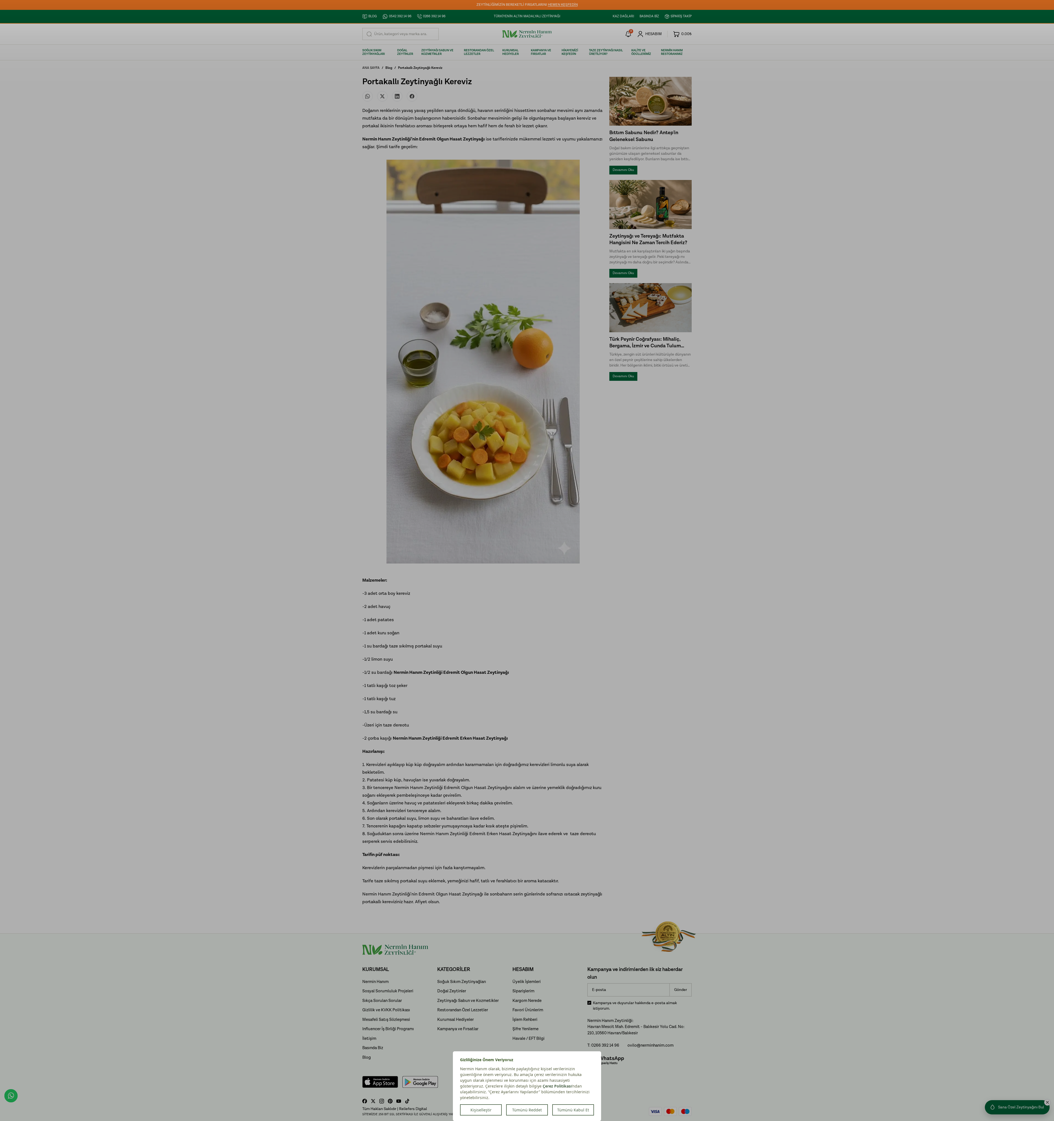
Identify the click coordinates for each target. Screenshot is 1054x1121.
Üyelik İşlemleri (526, 981)
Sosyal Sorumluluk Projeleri (387, 991)
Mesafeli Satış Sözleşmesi (386, 1019)
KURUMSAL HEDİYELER (510, 52)
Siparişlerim (523, 991)
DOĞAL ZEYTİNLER (405, 52)
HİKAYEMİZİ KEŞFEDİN (570, 52)
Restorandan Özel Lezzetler (462, 1010)
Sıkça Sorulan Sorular (382, 1000)
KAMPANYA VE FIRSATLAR (541, 52)
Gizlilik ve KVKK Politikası (386, 1010)
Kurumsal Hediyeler (455, 1019)
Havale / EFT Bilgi (528, 1038)
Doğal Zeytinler (451, 991)
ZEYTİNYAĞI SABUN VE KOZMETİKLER (437, 52)
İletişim (369, 1038)
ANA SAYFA (371, 68)
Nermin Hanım (375, 981)
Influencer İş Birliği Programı (388, 1029)
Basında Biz (372, 1047)
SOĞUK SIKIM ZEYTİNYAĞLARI (373, 52)
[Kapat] (1047, 1102)
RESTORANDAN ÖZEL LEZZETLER (479, 52)
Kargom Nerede (527, 1000)
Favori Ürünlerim (527, 1010)
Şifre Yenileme (525, 1029)
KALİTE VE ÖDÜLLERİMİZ (641, 52)
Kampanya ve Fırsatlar (457, 1029)
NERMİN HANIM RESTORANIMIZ (672, 52)
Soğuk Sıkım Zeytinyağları (461, 981)
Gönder (680, 989)
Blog (388, 68)
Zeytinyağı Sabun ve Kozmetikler (468, 1000)
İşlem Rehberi (524, 1019)
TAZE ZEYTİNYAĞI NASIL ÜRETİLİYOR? (606, 52)
